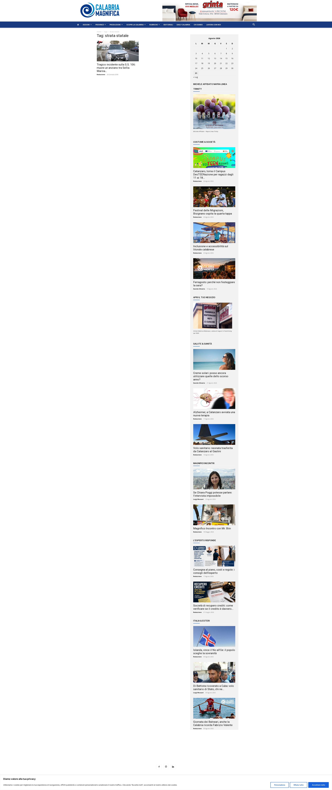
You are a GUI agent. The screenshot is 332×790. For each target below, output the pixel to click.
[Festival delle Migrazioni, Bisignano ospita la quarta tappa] (214, 196)
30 (232, 68)
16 (232, 58)
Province (99, 24)
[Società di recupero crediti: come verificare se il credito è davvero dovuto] (214, 592)
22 (226, 63)
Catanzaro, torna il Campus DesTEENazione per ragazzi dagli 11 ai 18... (213, 174)
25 (202, 68)
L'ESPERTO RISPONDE (204, 540)
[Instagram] (166, 766)
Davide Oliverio (199, 289)
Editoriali (168, 24)
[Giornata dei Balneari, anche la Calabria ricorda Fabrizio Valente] (214, 708)
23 (232, 63)
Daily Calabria (183, 24)
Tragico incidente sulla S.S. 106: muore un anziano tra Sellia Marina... (116, 68)
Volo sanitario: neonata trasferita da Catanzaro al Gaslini (213, 450)
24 (196, 68)
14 (221, 58)
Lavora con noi (213, 24)
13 (215, 58)
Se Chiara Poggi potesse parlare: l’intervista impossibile (212, 494)
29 (226, 68)
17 (196, 63)
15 (226, 58)
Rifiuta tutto (298, 785)
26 (209, 68)
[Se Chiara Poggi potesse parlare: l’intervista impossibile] (214, 479)
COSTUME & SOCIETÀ (204, 142)
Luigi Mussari (198, 499)
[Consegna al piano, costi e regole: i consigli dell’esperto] (214, 556)
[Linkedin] (173, 766)
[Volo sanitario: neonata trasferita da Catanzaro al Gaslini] (214, 434)
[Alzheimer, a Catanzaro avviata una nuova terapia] (214, 398)
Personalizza (279, 785)
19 (209, 63)
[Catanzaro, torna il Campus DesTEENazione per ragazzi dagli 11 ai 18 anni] (214, 157)
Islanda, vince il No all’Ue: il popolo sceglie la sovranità (214, 651)
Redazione (101, 74)
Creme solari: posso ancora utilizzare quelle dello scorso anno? (210, 376)
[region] (166, 782)
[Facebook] (159, 766)
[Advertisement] (166, 752)
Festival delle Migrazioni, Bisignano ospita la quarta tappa (212, 212)
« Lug (195, 77)
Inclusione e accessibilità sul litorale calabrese (210, 248)
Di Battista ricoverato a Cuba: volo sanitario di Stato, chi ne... (213, 687)
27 (215, 68)
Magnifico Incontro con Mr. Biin (212, 528)
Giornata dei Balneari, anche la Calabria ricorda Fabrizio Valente (213, 723)
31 (196, 73)
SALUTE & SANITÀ (202, 343)
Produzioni (115, 24)
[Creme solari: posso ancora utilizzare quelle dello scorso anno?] (214, 359)
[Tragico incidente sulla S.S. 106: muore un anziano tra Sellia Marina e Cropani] (118, 51)
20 (215, 63)
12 (209, 58)
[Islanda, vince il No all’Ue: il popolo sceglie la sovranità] (214, 636)
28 (221, 68)
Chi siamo (198, 24)
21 (221, 63)
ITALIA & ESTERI (201, 620)
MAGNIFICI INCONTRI (203, 463)
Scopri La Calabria (135, 24)
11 (202, 58)
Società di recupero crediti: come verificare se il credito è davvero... (213, 607)
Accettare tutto (318, 785)
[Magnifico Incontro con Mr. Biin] (214, 514)
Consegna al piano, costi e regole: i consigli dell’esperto (214, 571)
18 (202, 63)
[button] (254, 25)
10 (196, 58)
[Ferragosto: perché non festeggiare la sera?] (214, 268)
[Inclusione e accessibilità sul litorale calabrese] (214, 232)
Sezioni (86, 24)
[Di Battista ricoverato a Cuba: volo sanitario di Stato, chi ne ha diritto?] (214, 672)
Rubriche (153, 24)
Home (99, 32)
